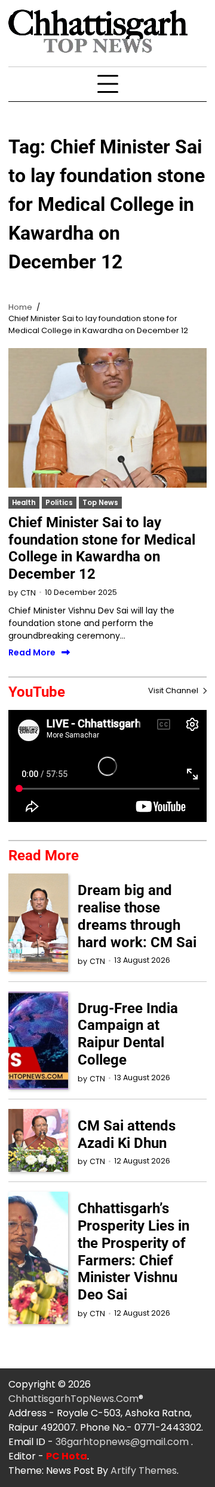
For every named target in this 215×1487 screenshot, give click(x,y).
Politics (59, 502)
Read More (32, 652)
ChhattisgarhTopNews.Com (73, 1399)
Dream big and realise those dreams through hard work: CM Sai (137, 916)
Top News (100, 502)
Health (24, 502)
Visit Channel (174, 690)
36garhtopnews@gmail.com (123, 1442)
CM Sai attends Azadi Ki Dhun (127, 1134)
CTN (28, 593)
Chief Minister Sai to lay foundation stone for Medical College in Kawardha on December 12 (101, 548)
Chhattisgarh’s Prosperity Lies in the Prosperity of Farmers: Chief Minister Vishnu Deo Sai (133, 1251)
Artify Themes (143, 1470)
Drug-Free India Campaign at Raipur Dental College (128, 1034)
